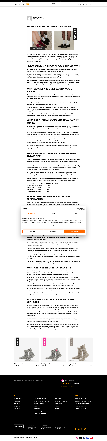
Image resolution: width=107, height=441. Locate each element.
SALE (27, 4)
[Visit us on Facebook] (75, 429)
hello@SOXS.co (58, 429)
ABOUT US (21, 4)
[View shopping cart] (83, 4)
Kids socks (17, 403)
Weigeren (32, 231)
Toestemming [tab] (31, 213)
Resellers (57, 408)
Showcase (57, 411)
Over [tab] (75, 213)
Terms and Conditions (40, 413)
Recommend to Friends (61, 401)
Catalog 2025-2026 (80, 408)
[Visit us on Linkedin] (78, 429)
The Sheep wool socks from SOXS (83, 401)
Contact (77, 411)
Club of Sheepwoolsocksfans (82, 403)
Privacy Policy (29, 437)
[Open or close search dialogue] (91, 4)
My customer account (40, 398)
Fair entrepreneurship (80, 406)
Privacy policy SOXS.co (40, 411)
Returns (36, 406)
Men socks (17, 401)
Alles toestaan (74, 231)
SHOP (15, 4)
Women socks (17, 398)
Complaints (37, 408)
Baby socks (17, 406)
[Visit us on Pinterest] (82, 429)
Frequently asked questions (41, 401)
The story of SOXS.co (80, 398)
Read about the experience (67, 386)
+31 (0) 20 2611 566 (60, 427)
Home (15, 10)
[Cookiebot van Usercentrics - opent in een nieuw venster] (78, 209)
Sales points (58, 398)
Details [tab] (53, 213)
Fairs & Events (78, 416)
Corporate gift (58, 403)
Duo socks (17, 408)
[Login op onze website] (87, 4)
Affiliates (57, 406)
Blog (18, 10)
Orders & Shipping (39, 403)
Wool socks (29, 94)
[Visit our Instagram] (85, 429)
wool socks (50, 324)
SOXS (29, 324)
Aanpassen (53, 231)
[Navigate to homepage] (53, 4)
